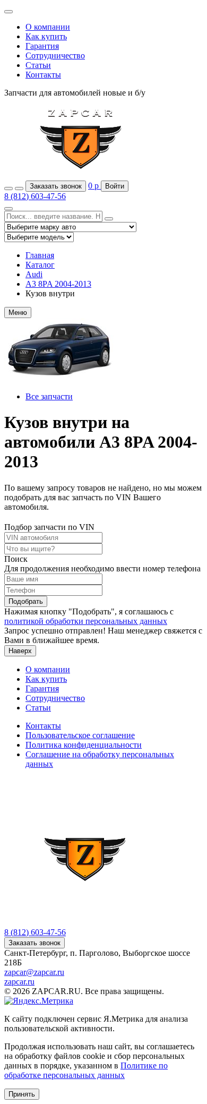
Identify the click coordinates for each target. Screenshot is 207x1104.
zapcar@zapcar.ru (34, 972)
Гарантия (42, 45)
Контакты (43, 74)
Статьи (38, 65)
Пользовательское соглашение (80, 735)
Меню (17, 312)
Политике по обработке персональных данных (86, 1070)
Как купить (46, 36)
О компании (47, 26)
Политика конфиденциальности (83, 744)
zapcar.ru (19, 981)
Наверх (20, 651)
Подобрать (25, 601)
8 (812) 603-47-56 (35, 196)
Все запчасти (49, 396)
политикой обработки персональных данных (85, 621)
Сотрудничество (55, 55)
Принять (21, 1094)
